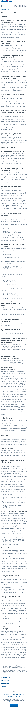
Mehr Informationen (14, 701)
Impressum (17, 696)
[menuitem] (3, 6)
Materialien (15, 694)
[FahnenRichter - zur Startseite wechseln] (6, 1)
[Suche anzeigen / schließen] (15, 6)
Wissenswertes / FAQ (7, 694)
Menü (5, 6)
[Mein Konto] (22, 6)
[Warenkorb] (25, 6)
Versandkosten (22, 689)
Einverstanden (14, 705)
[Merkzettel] (19, 6)
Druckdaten (21, 694)
